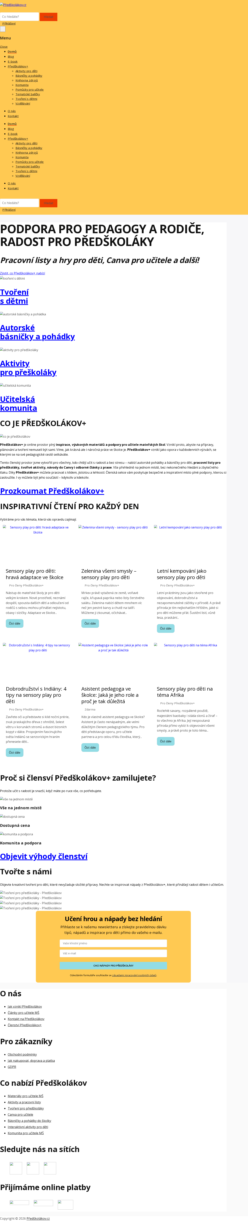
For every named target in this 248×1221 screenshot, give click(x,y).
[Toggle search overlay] (1, 10)
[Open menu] (2, 29)
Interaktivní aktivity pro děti (28, 1127)
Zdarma (90, 709)
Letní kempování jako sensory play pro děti (181, 574)
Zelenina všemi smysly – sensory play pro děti (108, 574)
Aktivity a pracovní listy (24, 1102)
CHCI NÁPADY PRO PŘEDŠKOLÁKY (113, 965)
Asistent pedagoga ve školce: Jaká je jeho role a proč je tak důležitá (110, 695)
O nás (12, 111)
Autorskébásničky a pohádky (37, 332)
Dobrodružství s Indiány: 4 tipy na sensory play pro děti (36, 695)
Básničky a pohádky (29, 75)
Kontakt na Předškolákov (26, 1019)
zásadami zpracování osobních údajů (134, 975)
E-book (13, 61)
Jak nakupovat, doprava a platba (31, 1060)
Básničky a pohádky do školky (29, 1121)
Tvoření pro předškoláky (26, 1108)
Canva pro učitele (20, 1114)
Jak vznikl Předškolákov (25, 1006)
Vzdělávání (23, 103)
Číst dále (14, 623)
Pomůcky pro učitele (30, 89)
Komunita (22, 85)
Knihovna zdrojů (27, 80)
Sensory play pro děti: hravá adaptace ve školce (34, 574)
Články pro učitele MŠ (23, 1013)
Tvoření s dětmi (26, 99)
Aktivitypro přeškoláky (28, 367)
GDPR (12, 1066)
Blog (11, 56)
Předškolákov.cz (38, 1218)
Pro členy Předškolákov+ (26, 585)
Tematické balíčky (28, 94)
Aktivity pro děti (26, 71)
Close (4, 46)
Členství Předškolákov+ (25, 1025)
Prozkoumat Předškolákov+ (52, 490)
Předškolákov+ (18, 66)
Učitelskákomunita (18, 403)
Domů (12, 51)
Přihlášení (9, 23)
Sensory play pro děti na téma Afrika (185, 692)
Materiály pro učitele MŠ (25, 1096)
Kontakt (13, 116)
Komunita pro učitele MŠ (26, 1133)
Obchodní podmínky (22, 1054)
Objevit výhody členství (43, 856)
